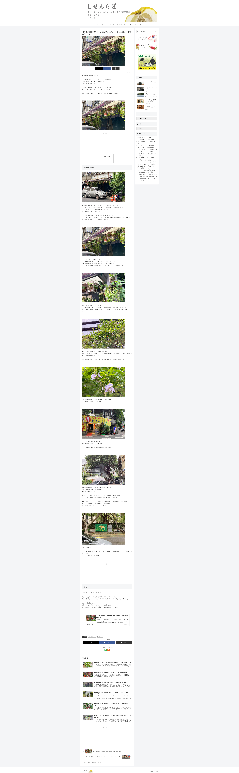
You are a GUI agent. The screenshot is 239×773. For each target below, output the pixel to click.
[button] (116, 68)
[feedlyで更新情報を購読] (106, 650)
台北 (95, 636)
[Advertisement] (107, 143)
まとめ (105, 161)
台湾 (99, 636)
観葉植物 (85, 636)
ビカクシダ (91, 636)
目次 (105, 156)
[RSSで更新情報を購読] (108, 650)
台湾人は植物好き (108, 158)
